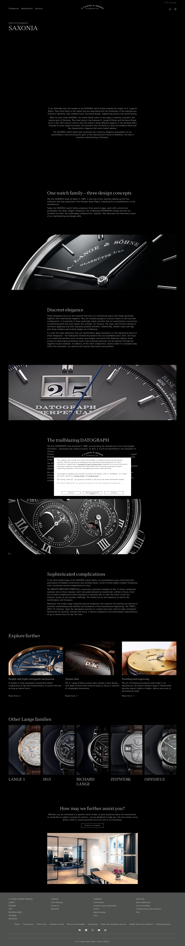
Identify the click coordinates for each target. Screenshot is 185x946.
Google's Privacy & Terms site (89, 464)
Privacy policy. (79, 476)
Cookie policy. (94, 476)
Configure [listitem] (114, 492)
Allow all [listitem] (71, 492)
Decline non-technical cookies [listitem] (92, 493)
